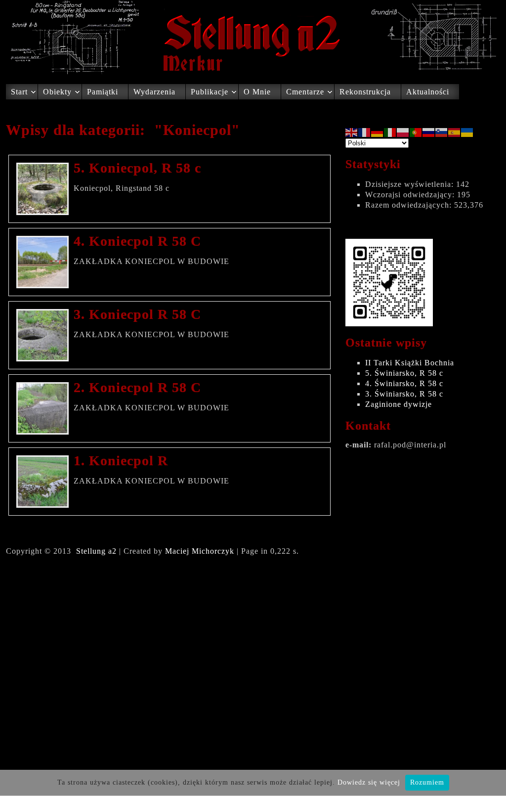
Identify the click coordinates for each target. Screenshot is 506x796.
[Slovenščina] (441, 132)
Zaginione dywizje (398, 404)
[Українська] (467, 132)
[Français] (364, 132)
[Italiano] (390, 132)
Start (19, 92)
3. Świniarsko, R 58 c (404, 394)
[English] (351, 132)
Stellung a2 (96, 551)
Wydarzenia (154, 92)
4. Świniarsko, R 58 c (404, 383)
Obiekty (57, 92)
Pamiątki (102, 92)
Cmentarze (305, 92)
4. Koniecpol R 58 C (137, 241)
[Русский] (428, 132)
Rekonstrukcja (365, 92)
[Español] (454, 132)
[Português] (416, 132)
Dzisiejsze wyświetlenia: (410, 184)
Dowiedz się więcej (368, 782)
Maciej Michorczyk (199, 551)
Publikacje (209, 92)
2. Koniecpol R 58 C (137, 387)
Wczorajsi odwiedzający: (411, 194)
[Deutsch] (377, 132)
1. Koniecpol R (121, 460)
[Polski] (403, 132)
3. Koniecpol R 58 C (137, 314)
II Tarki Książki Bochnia (409, 362)
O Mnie (257, 92)
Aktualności (427, 92)
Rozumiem (427, 782)
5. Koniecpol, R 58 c (137, 168)
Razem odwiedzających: (409, 205)
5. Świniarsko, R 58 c (404, 373)
